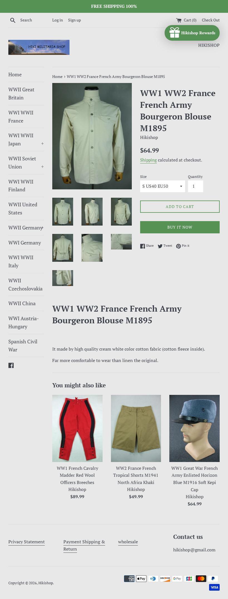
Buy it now (179, 227)
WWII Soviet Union (26, 162)
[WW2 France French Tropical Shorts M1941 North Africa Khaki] (136, 428)
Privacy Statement (26, 542)
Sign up (74, 20)
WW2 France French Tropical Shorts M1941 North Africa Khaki (135, 475)
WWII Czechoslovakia (25, 284)
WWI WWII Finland (20, 185)
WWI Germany (24, 242)
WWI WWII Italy (20, 261)
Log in (57, 20)
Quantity (195, 176)
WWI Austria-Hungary (23, 322)
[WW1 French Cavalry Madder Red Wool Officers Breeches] (77, 428)
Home (15, 74)
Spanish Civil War (22, 345)
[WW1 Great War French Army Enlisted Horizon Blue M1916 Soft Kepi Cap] (194, 428)
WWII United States (22, 208)
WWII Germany (26, 227)
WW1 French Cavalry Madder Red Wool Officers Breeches (77, 475)
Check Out (211, 20)
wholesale (128, 542)
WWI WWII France (20, 116)
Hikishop (45, 583)
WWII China (22, 303)
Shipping (148, 160)
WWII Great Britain (21, 93)
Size (143, 176)
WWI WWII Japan (26, 139)
